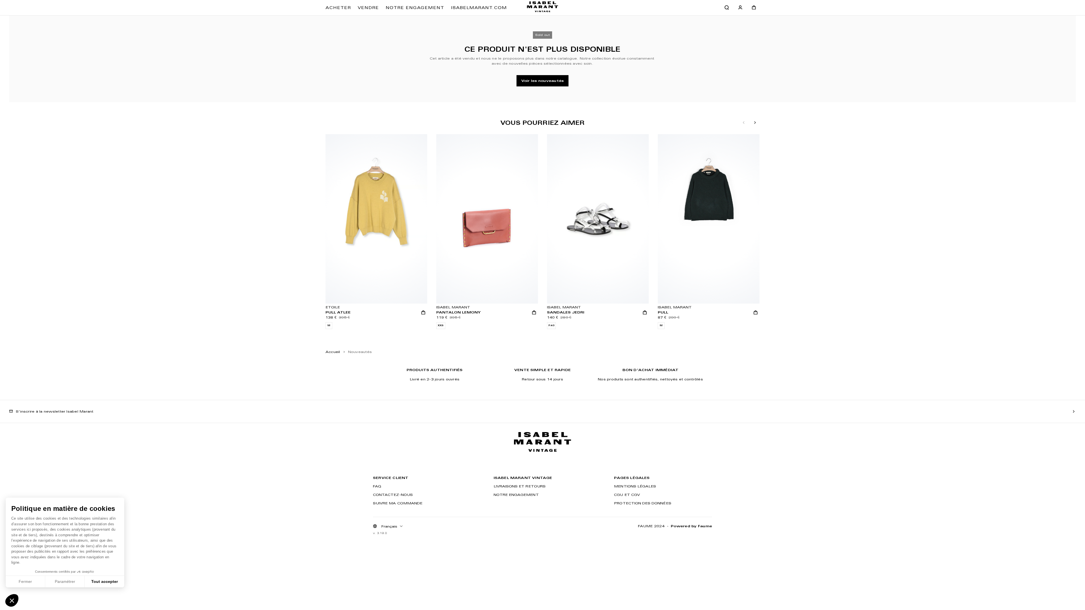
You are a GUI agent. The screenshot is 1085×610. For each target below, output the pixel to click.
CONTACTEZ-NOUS (393, 494)
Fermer (25, 581)
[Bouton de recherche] (726, 7)
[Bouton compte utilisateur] (740, 7)
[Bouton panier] (754, 7)
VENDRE (368, 7)
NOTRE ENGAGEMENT (415, 7)
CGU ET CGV (627, 494)
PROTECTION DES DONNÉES (642, 503)
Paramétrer (65, 581)
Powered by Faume (691, 526)
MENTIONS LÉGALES (635, 486)
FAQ (377, 486)
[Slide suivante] (755, 123)
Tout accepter (104, 581)
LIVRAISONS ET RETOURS (520, 486)
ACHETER (338, 7)
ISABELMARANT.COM (479, 7)
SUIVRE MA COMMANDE (397, 503)
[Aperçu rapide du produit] (423, 313)
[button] (12, 600)
